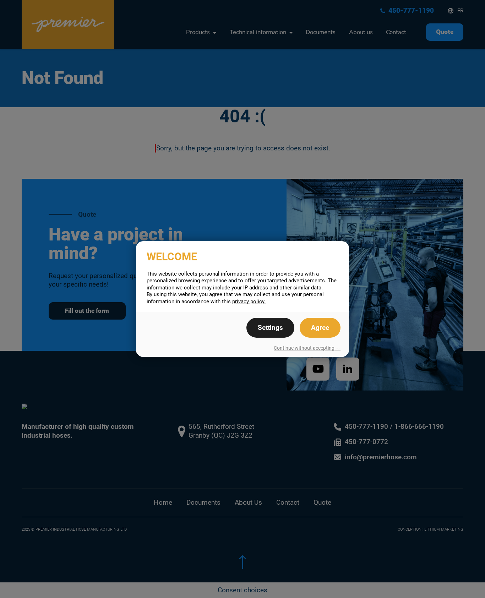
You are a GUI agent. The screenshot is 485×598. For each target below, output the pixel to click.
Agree (320, 328)
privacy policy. (249, 301)
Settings (270, 328)
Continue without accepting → (307, 348)
